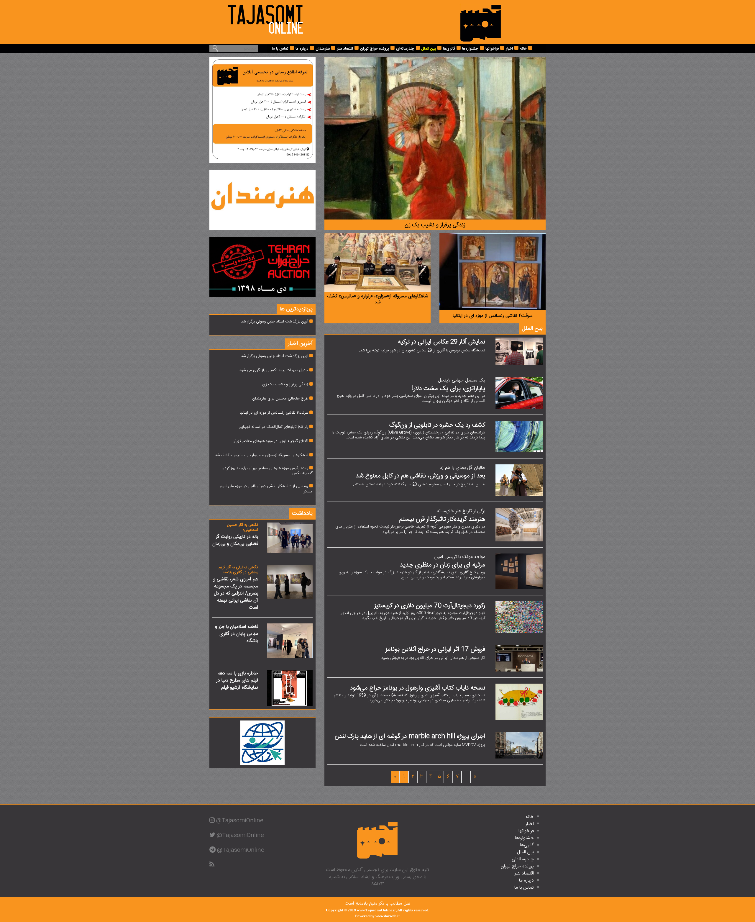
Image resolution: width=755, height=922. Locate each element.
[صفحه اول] (480, 22)
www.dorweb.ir (387, 916)
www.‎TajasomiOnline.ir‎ (376, 910)
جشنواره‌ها (470, 48)
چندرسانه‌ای (405, 48)
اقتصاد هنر (345, 48)
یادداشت (302, 513)
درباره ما (302, 48)
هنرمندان (323, 48)
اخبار (509, 48)
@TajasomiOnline (239, 820)
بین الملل (428, 48)
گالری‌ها (449, 48)
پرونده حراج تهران (374, 48)
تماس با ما (280, 48)
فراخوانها (492, 48)
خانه (523, 48)
